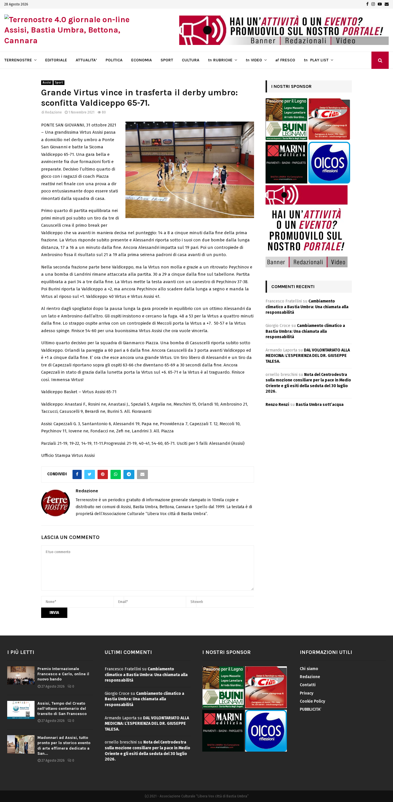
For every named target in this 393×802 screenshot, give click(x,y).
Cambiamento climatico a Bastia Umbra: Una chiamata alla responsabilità (307, 307)
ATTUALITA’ (86, 60)
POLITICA (114, 60)
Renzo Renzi (277, 404)
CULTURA (190, 60)
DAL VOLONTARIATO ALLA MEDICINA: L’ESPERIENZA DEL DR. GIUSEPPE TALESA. (308, 356)
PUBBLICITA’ (310, 709)
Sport (59, 82)
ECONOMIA (141, 60)
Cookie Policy (312, 701)
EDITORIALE (56, 60)
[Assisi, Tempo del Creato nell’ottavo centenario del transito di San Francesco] (21, 710)
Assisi (47, 82)
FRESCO (285, 60)
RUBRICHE (220, 60)
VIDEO (254, 60)
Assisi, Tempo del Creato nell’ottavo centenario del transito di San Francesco (62, 708)
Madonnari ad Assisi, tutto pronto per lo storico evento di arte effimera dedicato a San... (63, 745)
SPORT (167, 60)
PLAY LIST (316, 60)
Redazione (53, 112)
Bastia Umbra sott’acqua (320, 404)
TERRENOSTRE (18, 60)
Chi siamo (309, 668)
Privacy (306, 693)
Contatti (308, 684)
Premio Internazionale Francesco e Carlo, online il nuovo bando (63, 674)
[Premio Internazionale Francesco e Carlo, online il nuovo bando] (21, 675)
